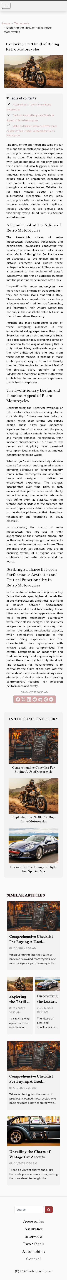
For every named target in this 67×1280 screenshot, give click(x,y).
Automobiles (33, 1251)
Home (6, 23)
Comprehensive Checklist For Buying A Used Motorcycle (31, 941)
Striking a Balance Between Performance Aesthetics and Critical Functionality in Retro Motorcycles (31, 130)
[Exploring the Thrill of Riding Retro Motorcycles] (33, 796)
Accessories (33, 1221)
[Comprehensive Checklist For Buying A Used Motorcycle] (33, 746)
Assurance (33, 1228)
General (33, 1259)
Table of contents (23, 98)
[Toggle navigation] (6, 6)
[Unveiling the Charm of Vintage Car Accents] (33, 1130)
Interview (33, 1236)
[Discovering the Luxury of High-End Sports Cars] (33, 845)
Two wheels (22, 23)
